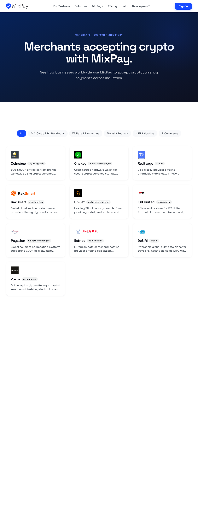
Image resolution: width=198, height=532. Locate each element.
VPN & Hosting (145, 133)
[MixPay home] (17, 6)
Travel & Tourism (117, 133)
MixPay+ (97, 6)
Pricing (112, 6)
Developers (139, 6)
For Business (61, 6)
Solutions (81, 6)
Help (124, 6)
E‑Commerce (170, 133)
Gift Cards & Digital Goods (48, 133)
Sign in (183, 6)
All (21, 133)
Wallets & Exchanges (85, 133)
